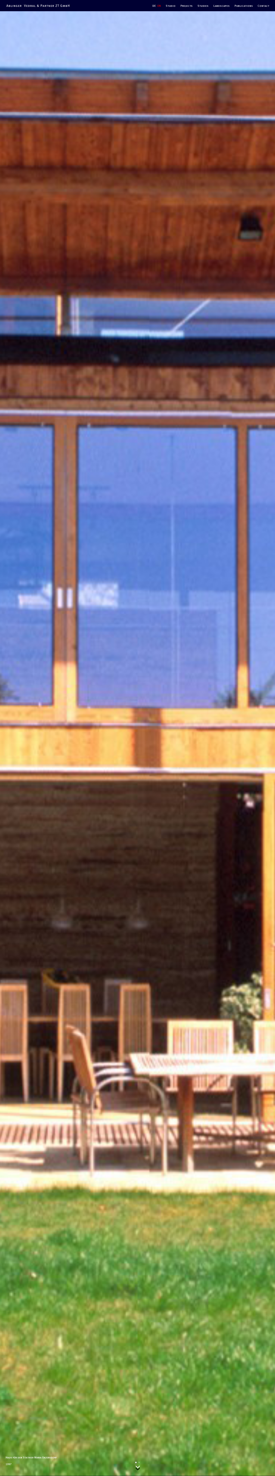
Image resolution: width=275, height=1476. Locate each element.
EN (159, 5)
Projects (187, 5)
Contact (263, 5)
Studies (203, 5)
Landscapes (221, 5)
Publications (244, 5)
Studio (171, 5)
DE (154, 5)
